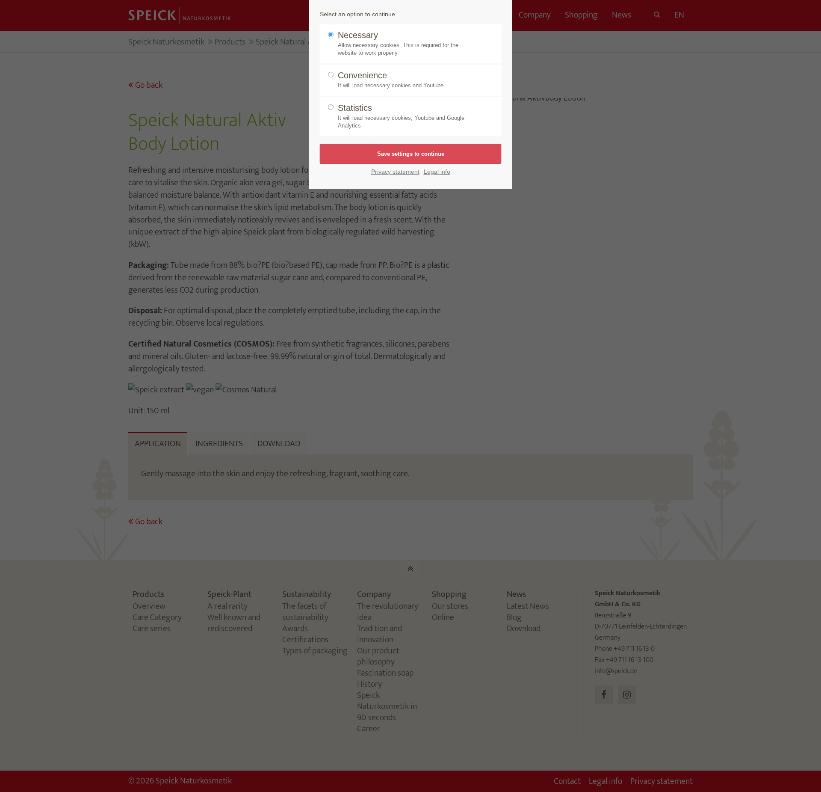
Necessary (398, 43)
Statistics (401, 116)
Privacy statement (395, 172)
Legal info (437, 172)
